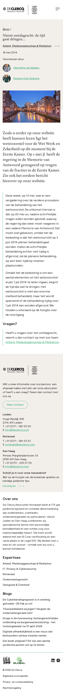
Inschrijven (9, 486)
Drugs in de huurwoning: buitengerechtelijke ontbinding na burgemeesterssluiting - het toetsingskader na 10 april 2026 (30, 622)
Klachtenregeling (12, 688)
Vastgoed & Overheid (16, 584)
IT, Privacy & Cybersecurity (19, 568)
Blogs (6, 29)
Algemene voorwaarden (15, 676)
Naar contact (15, 404)
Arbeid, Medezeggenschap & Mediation (27, 45)
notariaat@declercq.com (20, 444)
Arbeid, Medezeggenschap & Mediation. (32, 342)
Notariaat (9, 574)
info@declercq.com (17, 430)
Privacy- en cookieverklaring (18, 682)
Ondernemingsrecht (15, 579)
